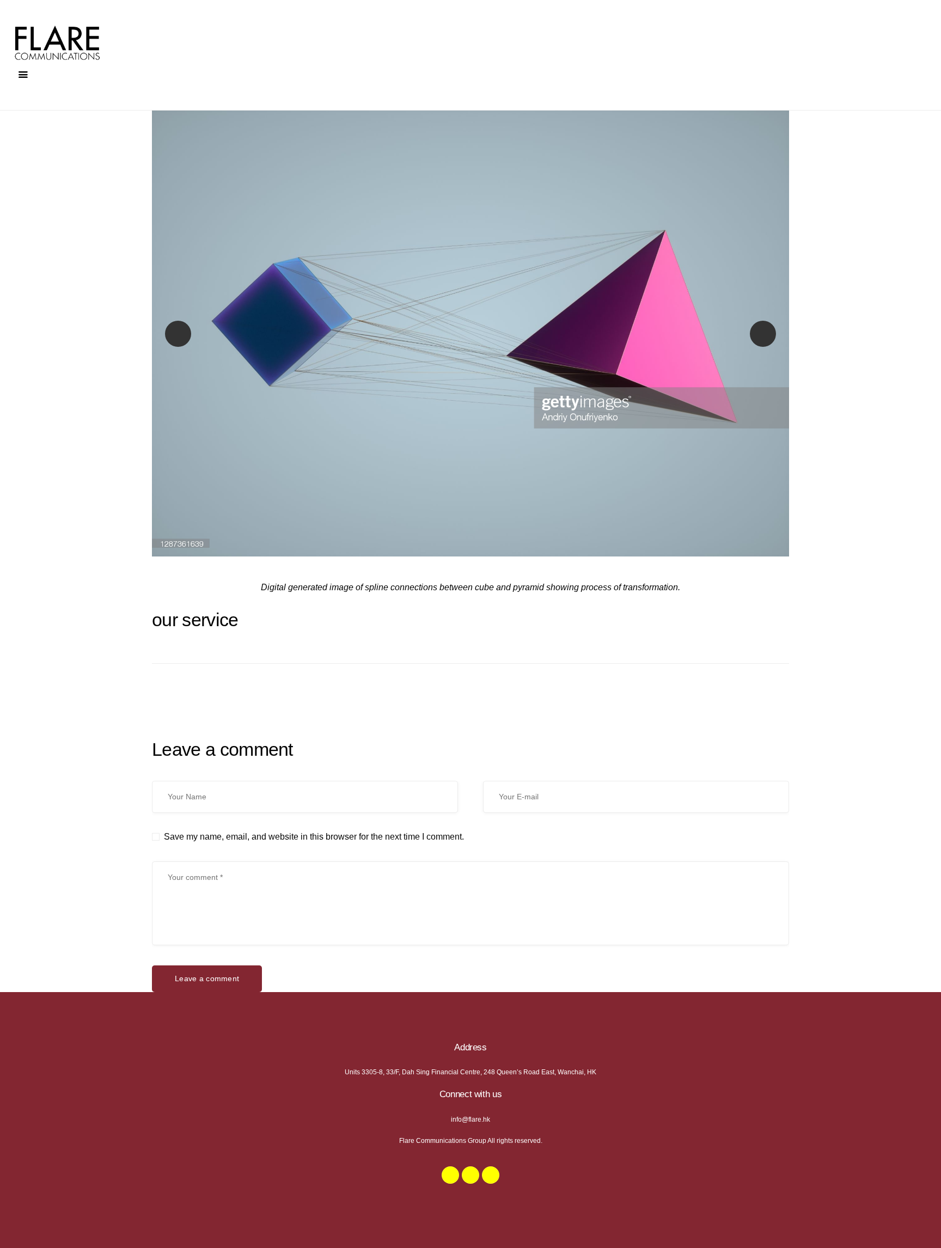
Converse (178, 333)
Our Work (771, 333)
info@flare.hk (470, 1119)
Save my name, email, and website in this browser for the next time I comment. (314, 836)
